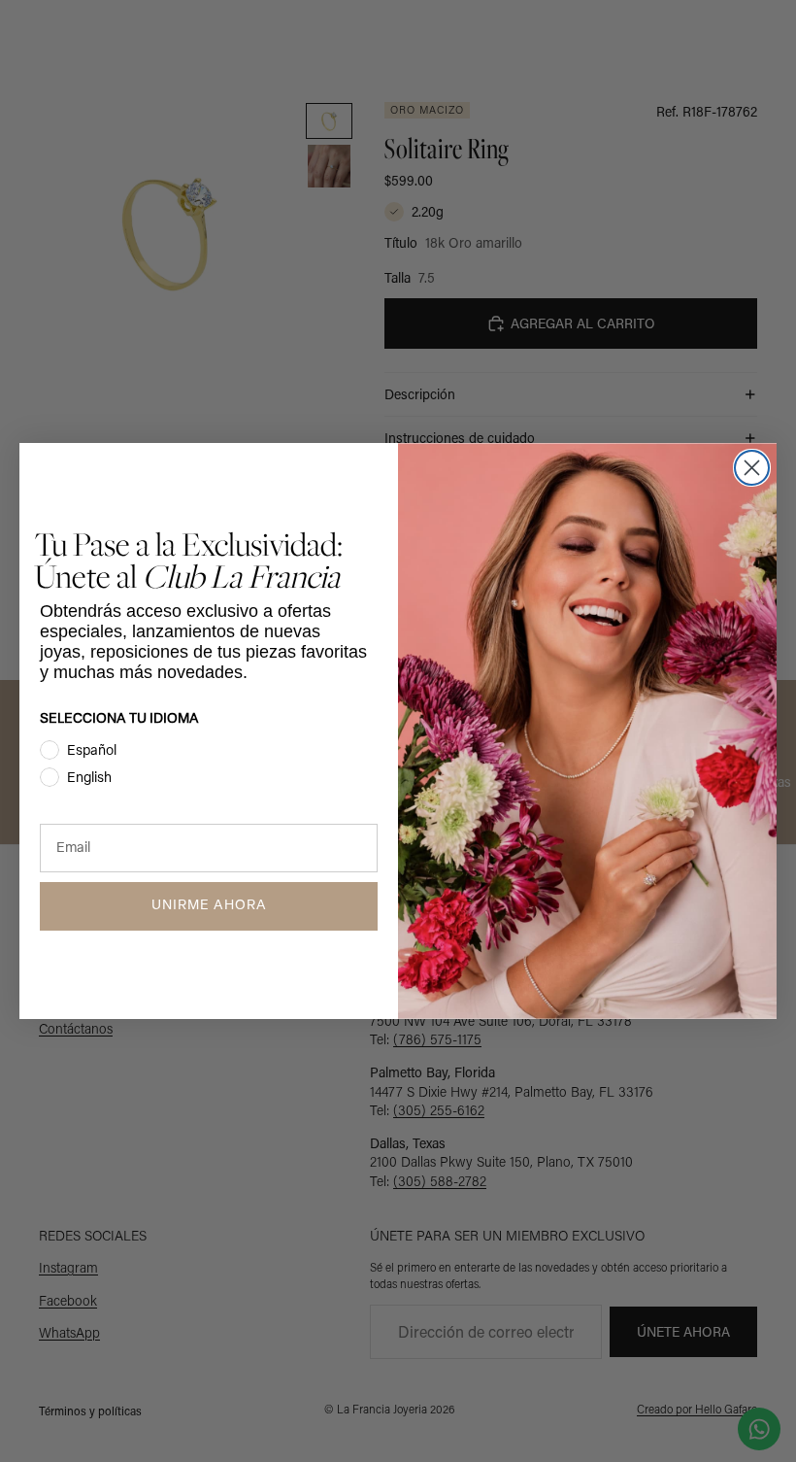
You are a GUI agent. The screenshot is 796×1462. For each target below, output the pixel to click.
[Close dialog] (752, 468)
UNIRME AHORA (209, 906)
